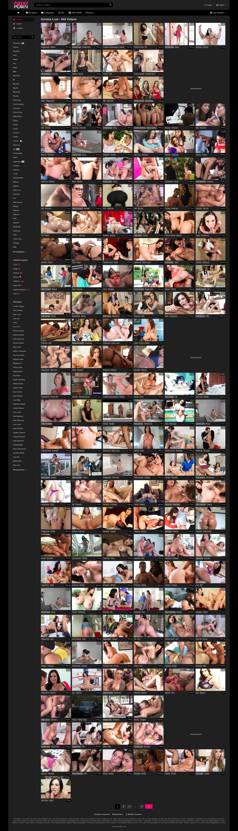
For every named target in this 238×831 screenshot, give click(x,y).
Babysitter (115, 316)
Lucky (15, 174)
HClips (15, 269)
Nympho (87, 208)
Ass (14, 63)
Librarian (83, 128)
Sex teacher (76, 558)
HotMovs (16, 281)
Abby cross (45, 720)
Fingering (175, 155)
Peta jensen (200, 316)
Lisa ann (168, 531)
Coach (204, 155)
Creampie (88, 343)
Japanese (17, 162)
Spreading (44, 585)
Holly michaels (46, 424)
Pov (14, 198)
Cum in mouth (139, 74)
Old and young (84, 397)
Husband (113, 504)
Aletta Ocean (18, 384)
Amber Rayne (18, 408)
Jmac (15, 323)
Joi (73, 424)
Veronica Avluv (18, 355)
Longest (19, 28)
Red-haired (17, 202)
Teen (15, 235)
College (198, 262)
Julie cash (137, 235)
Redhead (116, 720)
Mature (16, 182)
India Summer (18, 339)
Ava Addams (18, 396)
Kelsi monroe (200, 504)
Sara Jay (16, 465)
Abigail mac (107, 720)
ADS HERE (76, 13)
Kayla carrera (151, 128)
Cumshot (16, 108)
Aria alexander (77, 774)
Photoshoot (207, 531)
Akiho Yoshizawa (19, 351)
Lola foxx (168, 504)
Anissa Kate (17, 367)
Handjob (111, 289)
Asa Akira (16, 376)
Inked (15, 157)
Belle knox (107, 316)
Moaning (75, 128)
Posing (141, 181)
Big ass (82, 101)
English (221, 5)
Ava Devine (17, 392)
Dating (143, 585)
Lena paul (199, 774)
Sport (136, 343)
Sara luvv (176, 504)
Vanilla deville (139, 101)
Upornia (129, 47)
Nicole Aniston (18, 343)
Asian (15, 59)
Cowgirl (113, 531)
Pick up (198, 639)
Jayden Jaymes (19, 433)
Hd (14, 149)
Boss (74, 451)
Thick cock (17, 239)
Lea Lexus (17, 424)
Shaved (16, 210)
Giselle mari (76, 47)
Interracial (137, 262)
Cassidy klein (201, 181)
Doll (73, 262)
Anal (14, 55)
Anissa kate (45, 316)
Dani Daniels (18, 428)
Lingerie (16, 170)
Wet (142, 316)
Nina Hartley (18, 310)
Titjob (136, 181)
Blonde (15, 96)
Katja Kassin (18, 371)
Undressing (86, 47)
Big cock (110, 101)
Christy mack (108, 693)
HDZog (16, 277)
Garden (113, 155)
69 (146, 47)
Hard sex (16, 145)
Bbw (14, 71)
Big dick (16, 84)
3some (15, 47)
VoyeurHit (17, 285)
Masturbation (18, 178)
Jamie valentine (139, 128)
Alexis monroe (77, 208)
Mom (74, 181)
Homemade (17, 153)
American (16, 43)
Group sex (54, 397)
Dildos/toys (17, 116)
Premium (89, 13)
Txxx (223, 47)
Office (205, 612)
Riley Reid (17, 347)
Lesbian (16, 166)
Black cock (146, 262)
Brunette (199, 47)
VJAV (15, 294)
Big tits (15, 88)
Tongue (167, 477)
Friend (85, 477)
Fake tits (44, 181)
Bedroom (16, 76)
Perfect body (138, 477)
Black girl (16, 92)
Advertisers (117, 814)
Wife (14, 247)
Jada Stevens (18, 441)
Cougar (167, 208)
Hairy (113, 558)
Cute (110, 74)
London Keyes (18, 306)
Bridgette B (17, 363)
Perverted (80, 451)
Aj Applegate (18, 445)
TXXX (15, 265)
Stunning (16, 231)
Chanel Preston (19, 437)
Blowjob (175, 558)
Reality (145, 235)
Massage (173, 424)
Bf (14, 80)
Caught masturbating (110, 47)
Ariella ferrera (139, 289)
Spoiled (16, 223)
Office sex (17, 190)
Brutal (174, 666)
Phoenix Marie (18, 331)
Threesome (45, 397)
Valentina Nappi (19, 404)
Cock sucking (18, 104)
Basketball (169, 181)
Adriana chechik (78, 343)
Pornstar (16, 194)
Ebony (15, 120)
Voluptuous (45, 504)
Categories (49, 13)
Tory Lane (17, 412)
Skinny (121, 47)
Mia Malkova (18, 416)
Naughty (106, 531)
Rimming (106, 370)
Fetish (15, 137)
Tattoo (53, 316)
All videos (32, 13)
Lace (105, 289)
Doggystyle (45, 47)
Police (136, 666)
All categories (19, 252)
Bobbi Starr (17, 461)
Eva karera (149, 101)
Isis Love (16, 327)
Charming (17, 100)
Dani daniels (169, 397)
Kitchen (168, 155)
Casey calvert (201, 289)
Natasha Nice (18, 359)
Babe (15, 68)
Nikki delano (45, 477)
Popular (19, 19)
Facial (15, 129)
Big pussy (117, 693)
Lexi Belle (17, 400)
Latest (18, 24)
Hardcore (174, 208)
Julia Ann (16, 319)
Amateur (16, 51)
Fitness (47, 128)
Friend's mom (139, 47)
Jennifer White (18, 453)
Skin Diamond (18, 420)
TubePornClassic (19, 290)
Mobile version (134, 814)
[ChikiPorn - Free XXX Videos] (21, 4)
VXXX (68, 74)
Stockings (17, 227)
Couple (206, 774)
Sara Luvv (17, 314)
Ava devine (169, 262)
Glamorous (205, 235)
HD (62, 13)
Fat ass (16, 133)
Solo (14, 218)
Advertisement (196, 89)
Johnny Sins (18, 388)
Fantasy (106, 235)
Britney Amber (18, 335)
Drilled (53, 47)
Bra (197, 693)
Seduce (51, 181)
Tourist (198, 155)
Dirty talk (44, 800)
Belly (43, 101)
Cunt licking (17, 112)
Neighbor (106, 155)
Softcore (16, 214)
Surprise (175, 531)
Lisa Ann (16, 457)
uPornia (16, 273)
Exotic (15, 125)
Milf (104, 101)
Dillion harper (46, 289)
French (16, 141)
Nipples (16, 186)
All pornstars (18, 470)
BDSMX (191, 612)
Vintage (16, 243)
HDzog (67, 47)
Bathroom (81, 612)
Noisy (177, 47)
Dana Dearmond (19, 449)
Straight (209, 5)
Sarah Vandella (19, 380)
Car (197, 585)
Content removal (102, 814)
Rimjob (15, 206)
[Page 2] (149, 806)
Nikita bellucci (46, 74)
